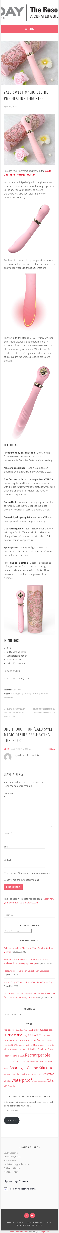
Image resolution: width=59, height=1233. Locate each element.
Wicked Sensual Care (39, 1081)
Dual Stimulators (27, 1040)
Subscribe (11, 1120)
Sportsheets (17, 1074)
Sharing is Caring (24, 1067)
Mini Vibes (8, 1049)
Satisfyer (25, 1061)
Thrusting (35, 693)
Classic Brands (47, 1035)
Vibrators (7, 1081)
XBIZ (50, 1080)
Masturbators (42, 1045)
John (6, 749)
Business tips (13, 1035)
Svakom (24, 1074)
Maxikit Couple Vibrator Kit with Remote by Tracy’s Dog (28, 982)
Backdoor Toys (21, 1030)
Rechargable (16, 693)
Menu (31, 28)
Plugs (50, 1049)
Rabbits (22, 1056)
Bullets (50, 1029)
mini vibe (51, 1045)
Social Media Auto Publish (19, 1232)
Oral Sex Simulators (38, 1049)
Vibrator (45, 693)
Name (8, 833)
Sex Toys (17, 690)
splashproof (8, 1074)
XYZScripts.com (43, 1232)
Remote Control (13, 1061)
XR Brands (9, 1086)
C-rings (25, 1035)
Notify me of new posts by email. (22, 879)
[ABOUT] (26, 1215)
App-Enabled (10, 1029)
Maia (35, 1045)
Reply (50, 749)
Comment (9, 795)
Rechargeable (37, 1055)
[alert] (29, 1189)
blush (30, 1030)
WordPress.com (33, 1225)
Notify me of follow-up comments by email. (28, 873)
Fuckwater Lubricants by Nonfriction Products (44, 711)
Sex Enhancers (41, 1061)
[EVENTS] (32, 1215)
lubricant (20, 1045)
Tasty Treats (32, 1074)
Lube (13, 1044)
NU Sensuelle (25, 1049)
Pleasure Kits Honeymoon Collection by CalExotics (26, 970)
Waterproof (22, 1080)
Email (7, 846)
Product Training (11, 1055)
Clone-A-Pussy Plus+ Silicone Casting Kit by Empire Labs (14, 713)
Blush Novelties (39, 1029)
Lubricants (29, 1045)
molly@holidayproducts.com (17, 1164)
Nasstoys (16, 1049)
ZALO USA (8, 697)
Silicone (27, 693)
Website (8, 860)
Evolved (41, 1040)
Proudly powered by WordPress (24, 1222)
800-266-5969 (10, 1160)
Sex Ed (32, 1061)
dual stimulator (11, 1040)
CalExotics (35, 1035)
